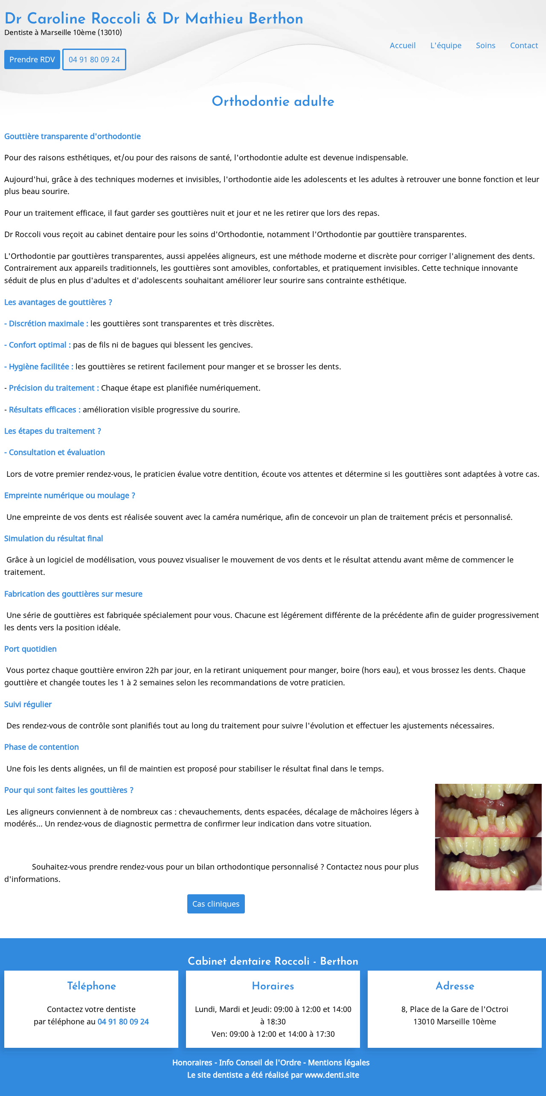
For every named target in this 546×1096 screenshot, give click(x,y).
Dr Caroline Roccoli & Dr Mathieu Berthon (153, 19)
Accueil (403, 45)
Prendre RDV (32, 59)
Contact (524, 45)
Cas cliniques (216, 904)
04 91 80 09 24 (94, 59)
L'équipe (446, 45)
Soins (486, 45)
